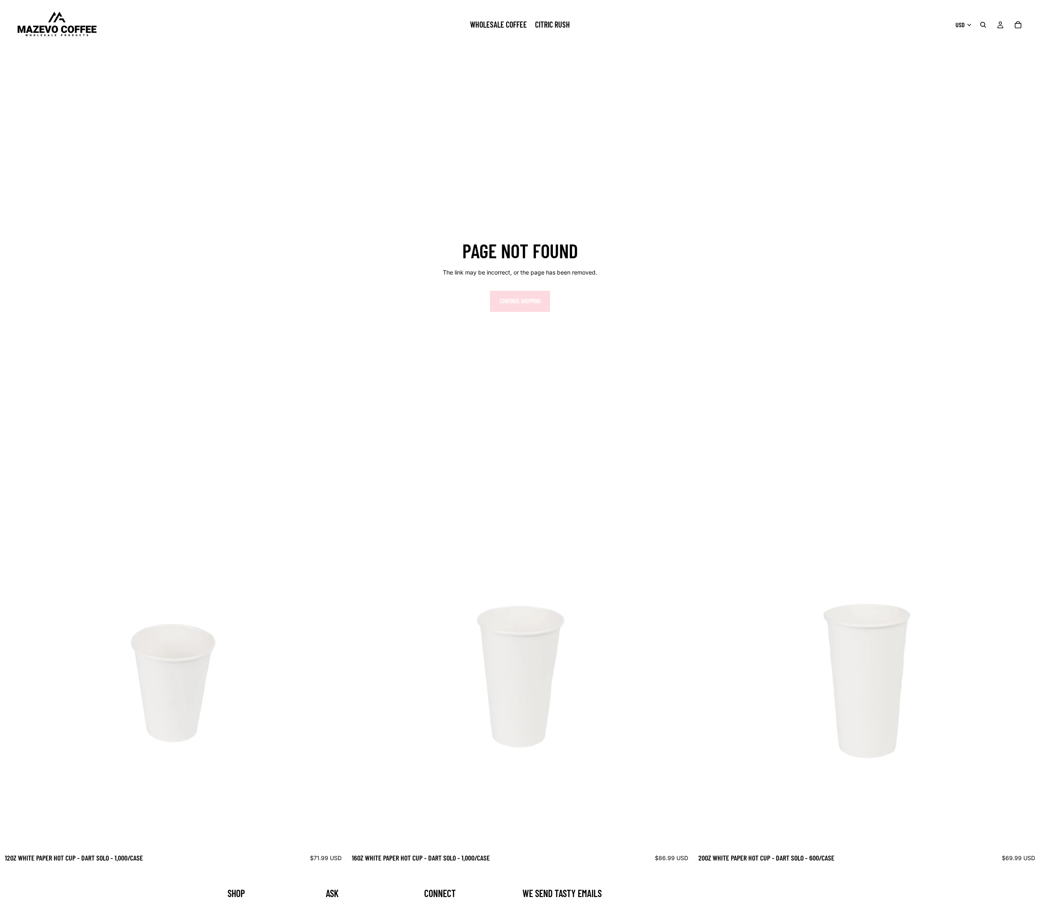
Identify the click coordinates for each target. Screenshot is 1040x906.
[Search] (983, 25)
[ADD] (334, 836)
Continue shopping (520, 301)
